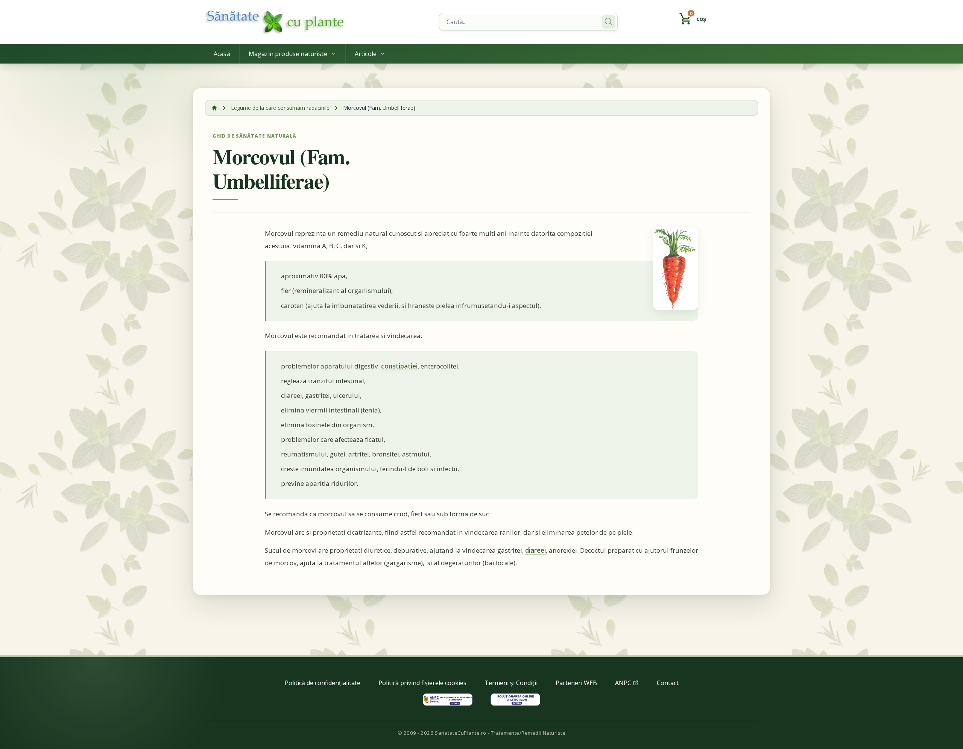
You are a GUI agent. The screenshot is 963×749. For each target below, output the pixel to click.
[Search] (608, 22)
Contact (668, 683)
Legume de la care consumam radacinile (280, 107)
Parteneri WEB (576, 683)
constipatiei (399, 366)
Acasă (222, 54)
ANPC (624, 683)
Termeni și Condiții (511, 683)
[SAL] (448, 699)
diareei (535, 550)
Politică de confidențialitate (322, 683)
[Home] (317, 22)
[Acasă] (214, 108)
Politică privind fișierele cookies (422, 683)
